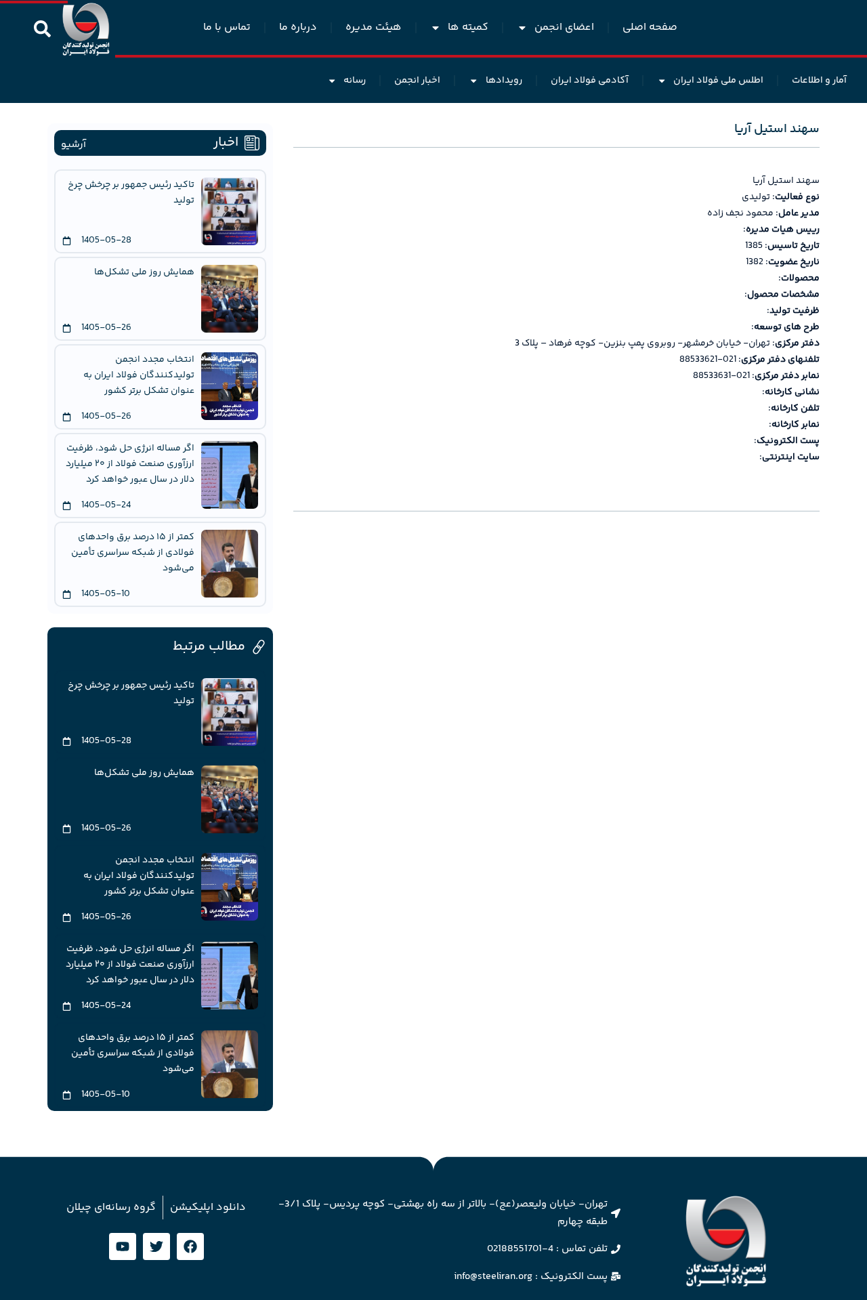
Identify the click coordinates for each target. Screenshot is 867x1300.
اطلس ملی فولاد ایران (718, 80)
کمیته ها (468, 27)
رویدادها (504, 80)
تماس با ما (227, 27)
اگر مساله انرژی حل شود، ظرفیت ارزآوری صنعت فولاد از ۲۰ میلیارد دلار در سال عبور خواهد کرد (130, 464)
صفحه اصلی (649, 27)
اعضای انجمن (564, 27)
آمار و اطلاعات (819, 80)
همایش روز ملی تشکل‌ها (144, 272)
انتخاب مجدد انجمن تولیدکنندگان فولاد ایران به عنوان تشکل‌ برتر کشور (138, 375)
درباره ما (298, 27)
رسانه (354, 80)
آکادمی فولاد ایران (590, 80)
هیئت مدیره (373, 27)
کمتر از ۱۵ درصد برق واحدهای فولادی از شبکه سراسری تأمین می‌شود (132, 553)
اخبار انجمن (417, 80)
